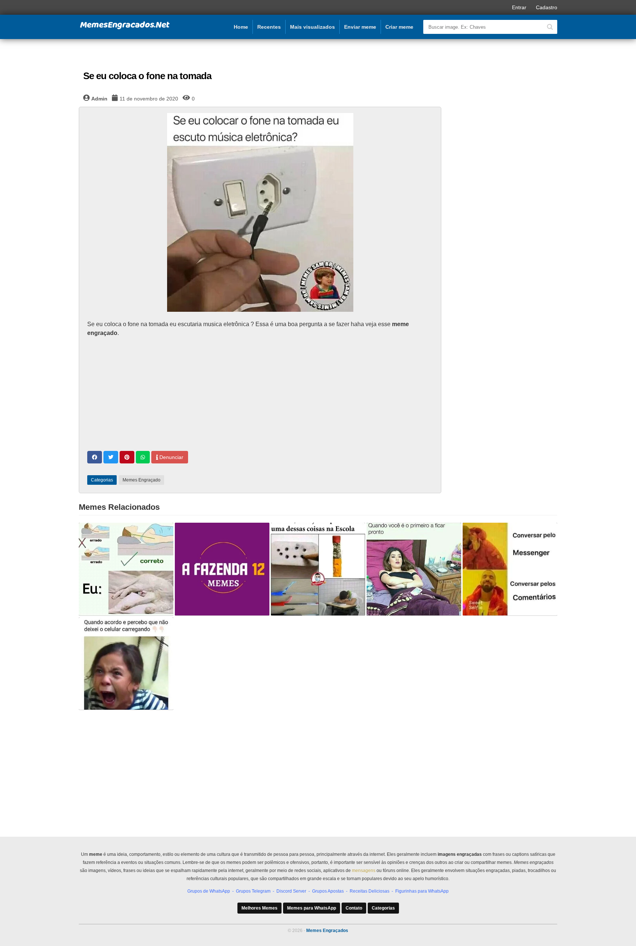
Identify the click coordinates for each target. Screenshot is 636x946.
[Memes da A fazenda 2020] (222, 569)
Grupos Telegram (253, 891)
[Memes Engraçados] (125, 28)
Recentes (269, 27)
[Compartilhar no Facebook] (94, 457)
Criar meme (399, 27)
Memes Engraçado (141, 480)
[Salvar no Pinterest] (127, 457)
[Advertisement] (260, 394)
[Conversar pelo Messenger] (510, 569)
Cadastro (546, 7)
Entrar (519, 7)
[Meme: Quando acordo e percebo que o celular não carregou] (126, 663)
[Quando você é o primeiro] (414, 569)
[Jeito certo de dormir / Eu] (126, 569)
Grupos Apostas (328, 891)
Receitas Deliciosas (369, 891)
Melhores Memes (259, 908)
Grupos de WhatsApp (208, 891)
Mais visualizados (312, 27)
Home (241, 27)
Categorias (383, 908)
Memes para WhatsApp (311, 908)
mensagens (363, 870)
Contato (354, 908)
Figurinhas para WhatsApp (422, 891)
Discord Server (291, 891)
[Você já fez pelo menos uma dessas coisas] (318, 569)
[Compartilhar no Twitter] (110, 457)
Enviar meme (360, 27)
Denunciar (170, 457)
